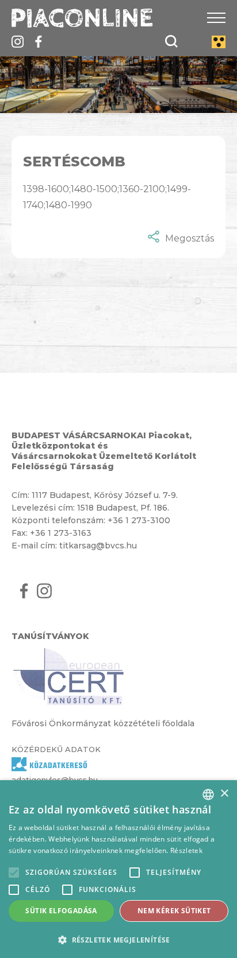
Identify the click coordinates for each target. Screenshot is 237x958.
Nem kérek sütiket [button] (174, 911)
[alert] (118, 869)
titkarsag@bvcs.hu (98, 545)
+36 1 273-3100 (139, 520)
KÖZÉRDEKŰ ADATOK (56, 749)
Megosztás (189, 238)
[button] (118, 939)
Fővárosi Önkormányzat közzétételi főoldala (103, 723)
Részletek (186, 850)
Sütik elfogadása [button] (61, 911)
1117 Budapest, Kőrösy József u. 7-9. (105, 495)
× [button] (224, 793)
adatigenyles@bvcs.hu (55, 779)
